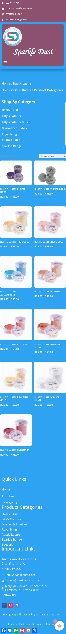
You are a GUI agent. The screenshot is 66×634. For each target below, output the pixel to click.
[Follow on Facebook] (4, 605)
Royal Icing (9, 134)
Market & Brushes (14, 128)
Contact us (9, 503)
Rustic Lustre (11, 140)
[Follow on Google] (17, 605)
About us (8, 496)
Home (6, 83)
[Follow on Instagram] (10, 605)
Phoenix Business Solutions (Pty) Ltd (43, 624)
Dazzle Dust (10, 110)
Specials (7, 544)
